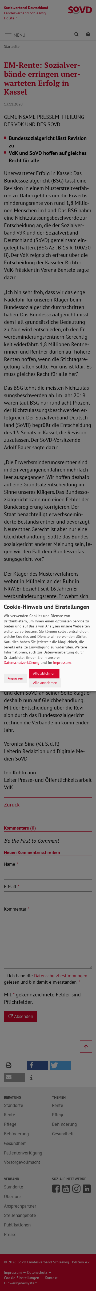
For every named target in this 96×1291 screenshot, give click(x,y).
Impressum (62, 662)
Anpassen (15, 678)
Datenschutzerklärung (21, 662)
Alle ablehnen (44, 673)
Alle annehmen (45, 682)
